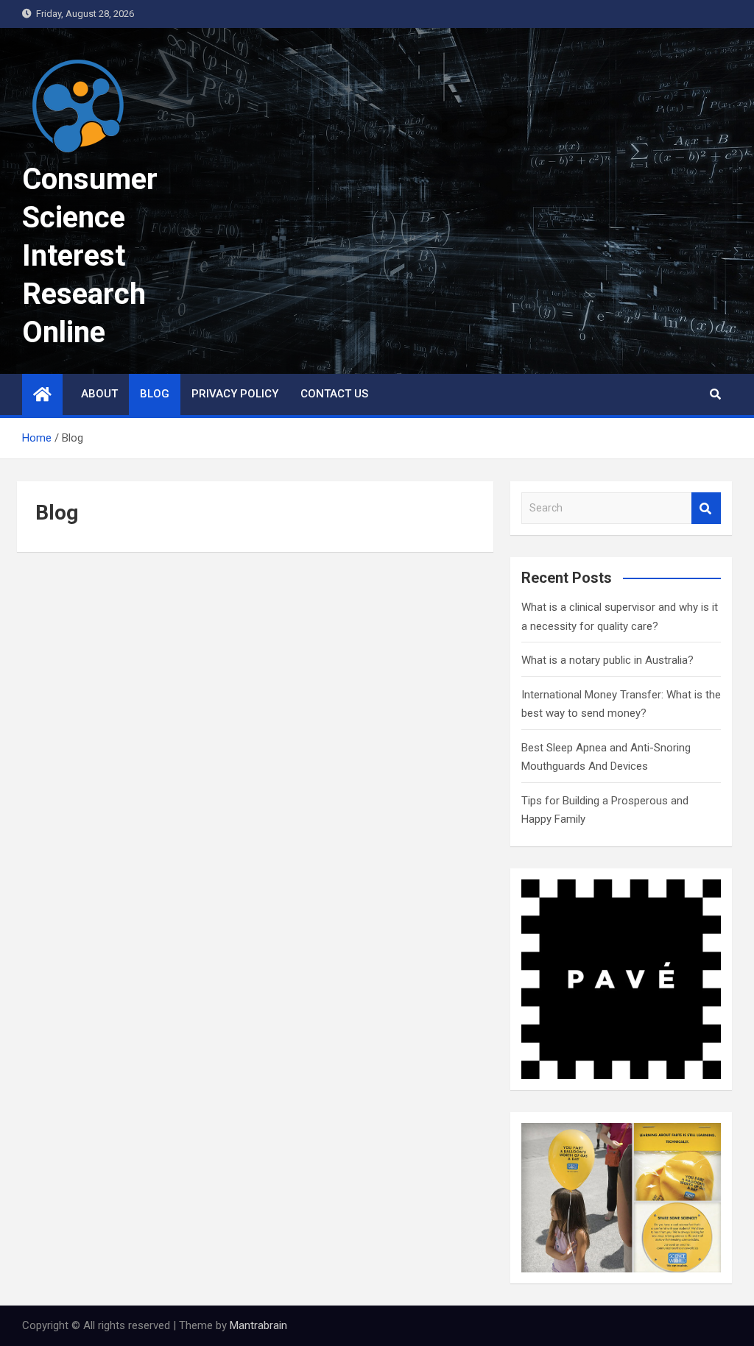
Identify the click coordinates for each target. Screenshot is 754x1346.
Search (706, 508)
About (99, 393)
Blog (154, 393)
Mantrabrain (258, 1325)
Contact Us (334, 393)
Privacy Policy (234, 393)
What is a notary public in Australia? (607, 660)
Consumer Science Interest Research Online (90, 256)
